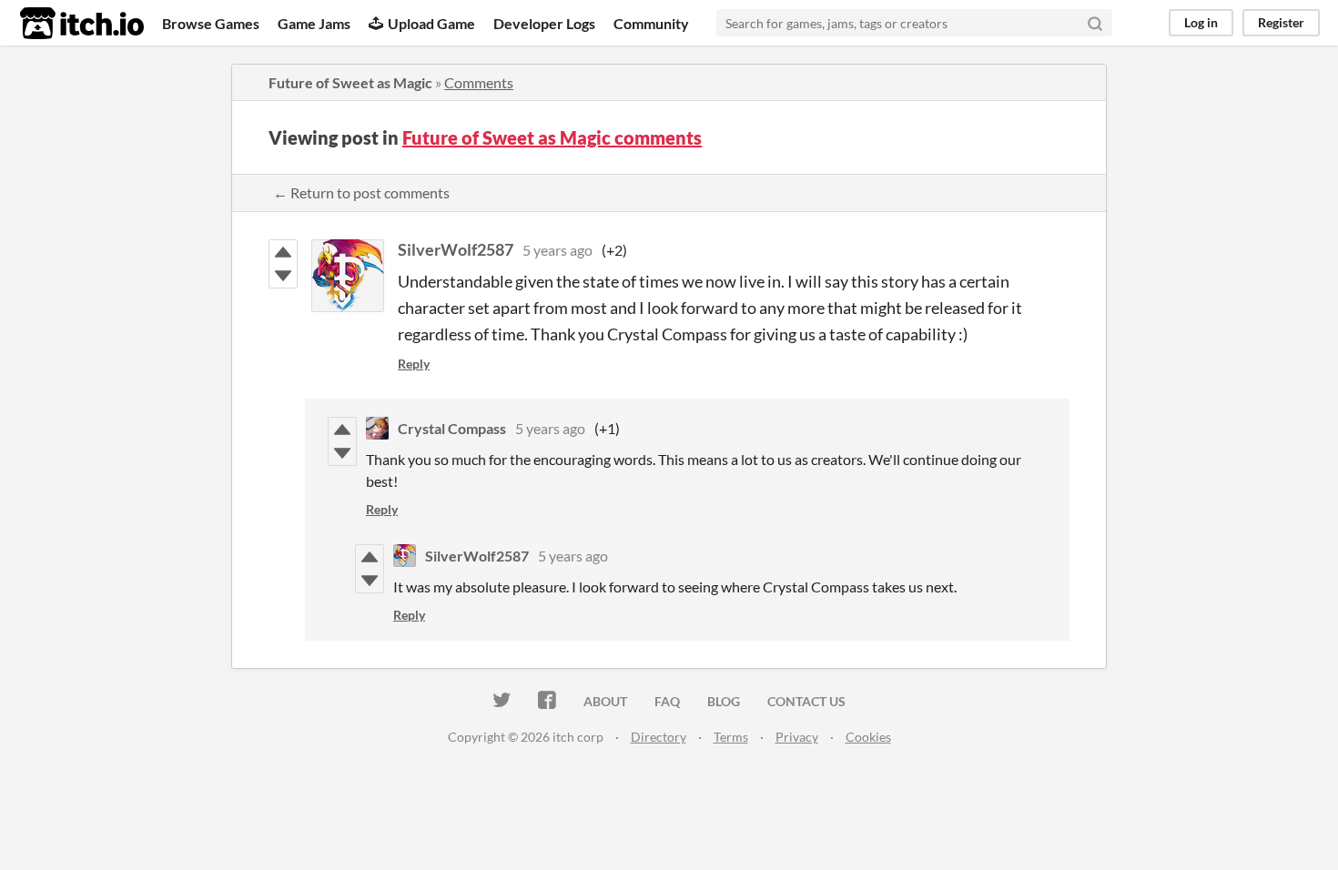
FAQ (667, 701)
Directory (658, 736)
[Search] (1095, 22)
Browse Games (210, 23)
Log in (1201, 22)
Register (1281, 22)
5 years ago (557, 249)
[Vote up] (283, 252)
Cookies (868, 736)
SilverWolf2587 (455, 249)
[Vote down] (283, 276)
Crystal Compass (452, 428)
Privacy (796, 736)
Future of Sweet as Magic (350, 82)
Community (651, 23)
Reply (414, 363)
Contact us (806, 701)
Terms (731, 736)
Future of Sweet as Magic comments (552, 137)
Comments (478, 82)
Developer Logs (544, 23)
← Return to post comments (361, 192)
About (605, 701)
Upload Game (431, 23)
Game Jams (314, 23)
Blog (723, 701)
